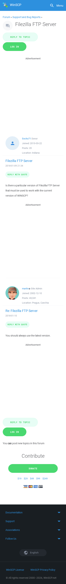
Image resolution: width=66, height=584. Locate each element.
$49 (32, 478)
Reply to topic (20, 36)
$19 (19, 478)
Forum (6, 17)
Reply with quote (17, 174)
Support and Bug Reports (26, 17)
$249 (45, 478)
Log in (14, 46)
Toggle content (33, 512)
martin (25, 288)
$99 (38, 478)
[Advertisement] (33, 93)
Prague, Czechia (40, 302)
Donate (33, 468)
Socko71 (26, 138)
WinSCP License (15, 569)
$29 (26, 478)
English (34, 552)
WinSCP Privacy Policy (42, 569)
